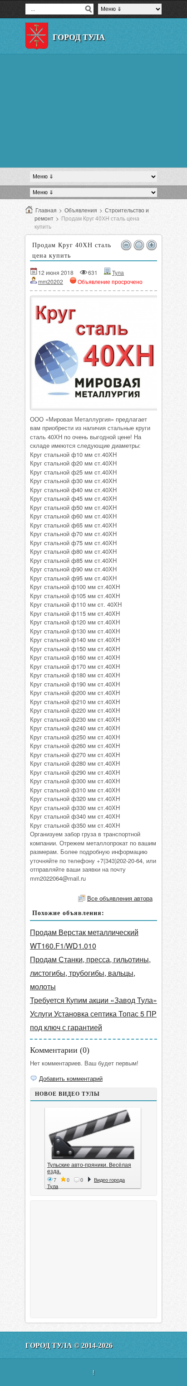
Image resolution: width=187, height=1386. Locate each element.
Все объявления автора (120, 898)
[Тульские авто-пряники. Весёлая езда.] (92, 1134)
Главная (46, 210)
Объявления (80, 210)
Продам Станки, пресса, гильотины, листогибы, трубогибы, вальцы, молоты (90, 973)
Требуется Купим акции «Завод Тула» (93, 1000)
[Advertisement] (93, 111)
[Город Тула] (36, 36)
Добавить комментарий (71, 1078)
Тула (118, 272)
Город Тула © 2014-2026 (69, 1345)
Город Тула (79, 37)
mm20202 (50, 281)
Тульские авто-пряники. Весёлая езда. (89, 1168)
